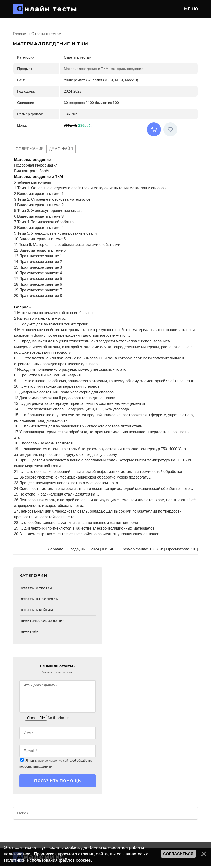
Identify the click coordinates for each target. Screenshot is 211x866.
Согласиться (178, 854)
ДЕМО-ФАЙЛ (61, 148)
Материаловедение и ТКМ (86, 69)
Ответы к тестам (36, 588)
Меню (190, 9)
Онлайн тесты (47, 9)
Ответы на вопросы (40, 599)
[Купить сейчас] (154, 129)
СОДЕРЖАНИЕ (30, 148)
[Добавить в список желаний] (170, 129)
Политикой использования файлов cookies (47, 860)
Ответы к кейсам (37, 610)
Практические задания (43, 621)
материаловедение (127, 69)
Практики (30, 632)
